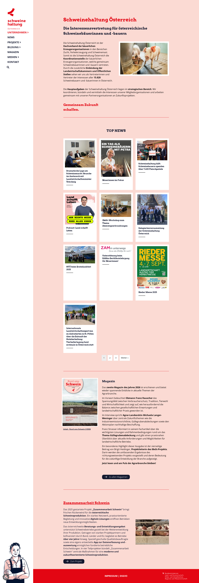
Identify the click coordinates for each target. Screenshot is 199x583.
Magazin (13, 52)
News (10, 37)
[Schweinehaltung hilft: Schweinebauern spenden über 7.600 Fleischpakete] (152, 164)
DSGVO (123, 575)
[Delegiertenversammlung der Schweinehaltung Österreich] (152, 217)
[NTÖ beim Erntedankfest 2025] (80, 272)
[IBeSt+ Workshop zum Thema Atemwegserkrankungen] (116, 217)
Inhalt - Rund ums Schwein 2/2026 (77, 429)
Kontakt (13, 62)
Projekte (13, 42)
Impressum (111, 575)
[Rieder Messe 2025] (152, 272)
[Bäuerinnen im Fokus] (116, 164)
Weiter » (124, 357)
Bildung (13, 47)
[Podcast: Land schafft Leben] (80, 217)
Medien (12, 57)
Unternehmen (17, 32)
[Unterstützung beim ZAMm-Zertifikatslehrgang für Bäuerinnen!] (116, 272)
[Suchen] (8, 67)
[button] (6, 577)
